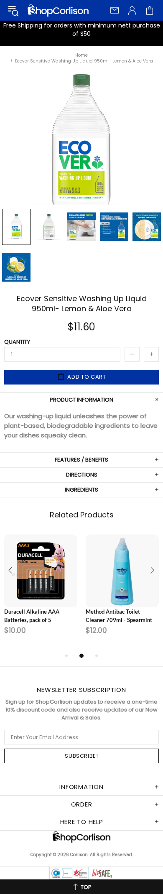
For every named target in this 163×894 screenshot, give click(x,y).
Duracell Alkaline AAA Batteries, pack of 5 (31, 615)
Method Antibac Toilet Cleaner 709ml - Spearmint (119, 615)
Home (81, 55)
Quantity (17, 342)
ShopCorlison (58, 10)
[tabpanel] (41, 588)
